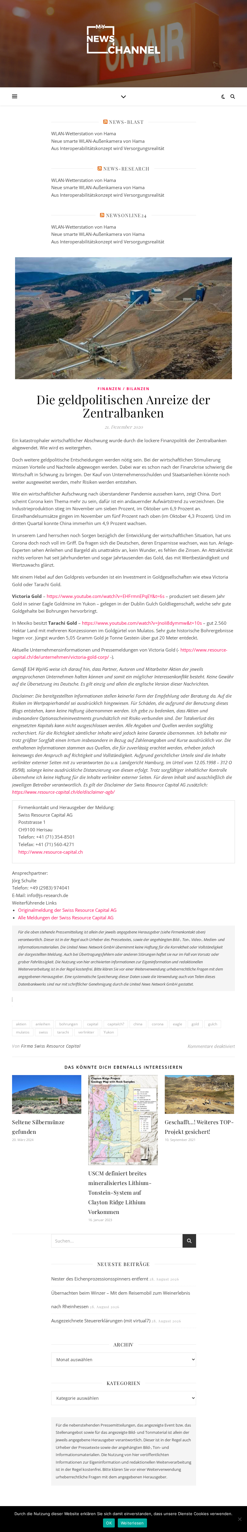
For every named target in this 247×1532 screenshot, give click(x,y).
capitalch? (116, 1024)
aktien (21, 1024)
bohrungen (68, 1024)
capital (92, 1024)
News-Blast (126, 122)
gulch (212, 1024)
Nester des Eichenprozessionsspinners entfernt (99, 1279)
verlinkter (86, 1032)
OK (109, 1523)
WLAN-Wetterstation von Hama (83, 133)
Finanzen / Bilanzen (124, 388)
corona (158, 1024)
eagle (177, 1024)
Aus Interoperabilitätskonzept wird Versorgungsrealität (107, 148)
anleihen (43, 1024)
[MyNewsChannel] (123, 40)
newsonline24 (126, 215)
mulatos (23, 1032)
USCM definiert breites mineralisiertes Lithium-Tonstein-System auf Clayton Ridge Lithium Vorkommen (120, 1192)
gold (195, 1024)
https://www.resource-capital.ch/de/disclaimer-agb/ (63, 792)
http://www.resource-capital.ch (50, 852)
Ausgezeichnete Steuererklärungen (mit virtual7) (100, 1321)
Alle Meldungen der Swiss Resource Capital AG (66, 918)
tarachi (63, 1032)
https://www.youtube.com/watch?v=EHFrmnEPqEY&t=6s (105, 596)
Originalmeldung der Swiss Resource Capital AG (67, 910)
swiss (43, 1032)
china (137, 1024)
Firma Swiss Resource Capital (50, 1046)
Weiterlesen (132, 1523)
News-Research (126, 168)
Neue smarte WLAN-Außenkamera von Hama (98, 141)
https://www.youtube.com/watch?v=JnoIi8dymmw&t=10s (142, 623)
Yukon (109, 1032)
